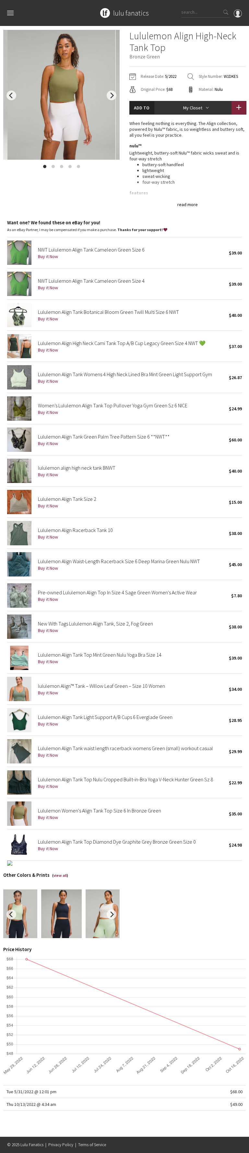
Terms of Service (92, 1144)
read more (187, 204)
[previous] (11, 95)
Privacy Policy (60, 1144)
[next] (111, 95)
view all (60, 875)
